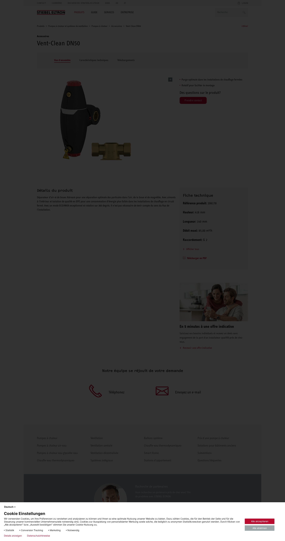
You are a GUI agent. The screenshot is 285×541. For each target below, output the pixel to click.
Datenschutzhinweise (38, 535)
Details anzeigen (13, 535)
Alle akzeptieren (259, 521)
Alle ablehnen (260, 528)
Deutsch (9, 506)
